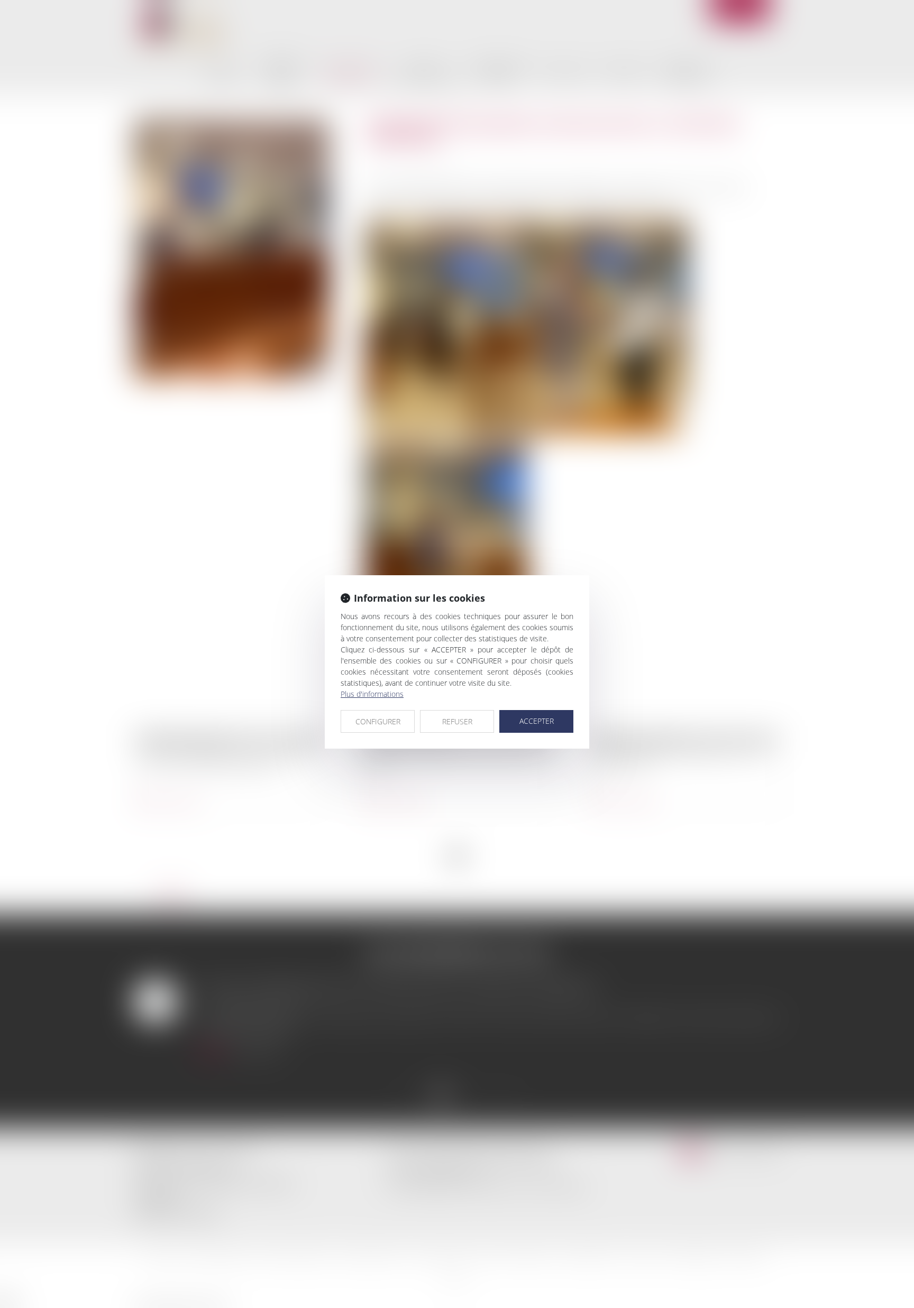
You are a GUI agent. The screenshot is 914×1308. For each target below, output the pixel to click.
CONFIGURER (377, 721)
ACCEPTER (536, 721)
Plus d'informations (372, 694)
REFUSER (457, 721)
